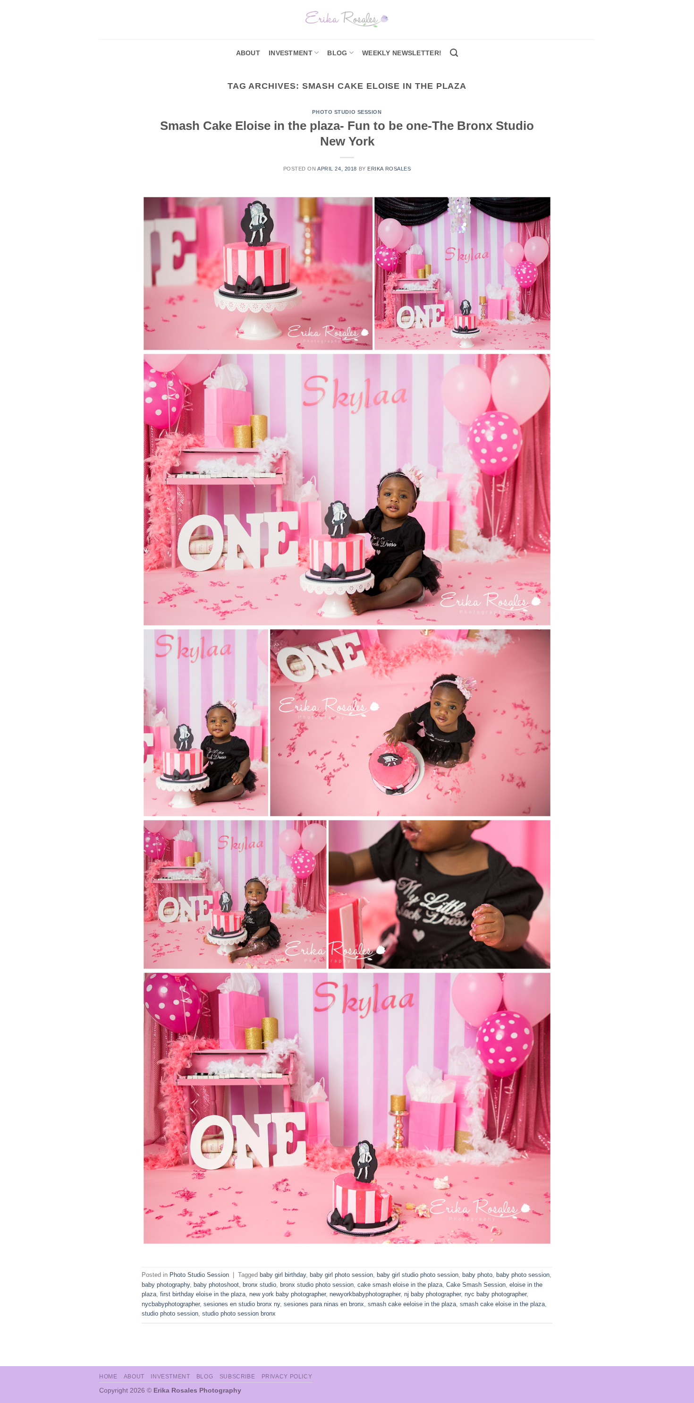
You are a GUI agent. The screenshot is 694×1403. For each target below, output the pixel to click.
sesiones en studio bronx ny (241, 1304)
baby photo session (523, 1274)
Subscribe (237, 1376)
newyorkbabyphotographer (365, 1294)
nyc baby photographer (495, 1294)
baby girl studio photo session (417, 1274)
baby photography (166, 1284)
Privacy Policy (287, 1376)
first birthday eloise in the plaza (202, 1294)
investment (291, 53)
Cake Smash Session (476, 1284)
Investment (170, 1376)
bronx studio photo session (317, 1284)
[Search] (454, 53)
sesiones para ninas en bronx (324, 1304)
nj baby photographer (432, 1294)
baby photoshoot (216, 1284)
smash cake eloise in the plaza (502, 1304)
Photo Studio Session (346, 112)
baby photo (477, 1274)
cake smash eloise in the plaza (399, 1284)
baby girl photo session (341, 1274)
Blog (337, 53)
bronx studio (259, 1284)
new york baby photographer (287, 1294)
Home (108, 1376)
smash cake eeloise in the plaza (412, 1304)
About (248, 53)
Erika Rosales (389, 168)
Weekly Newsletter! (401, 53)
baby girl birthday (283, 1274)
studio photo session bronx (239, 1313)
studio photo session (170, 1313)
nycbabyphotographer (171, 1304)
